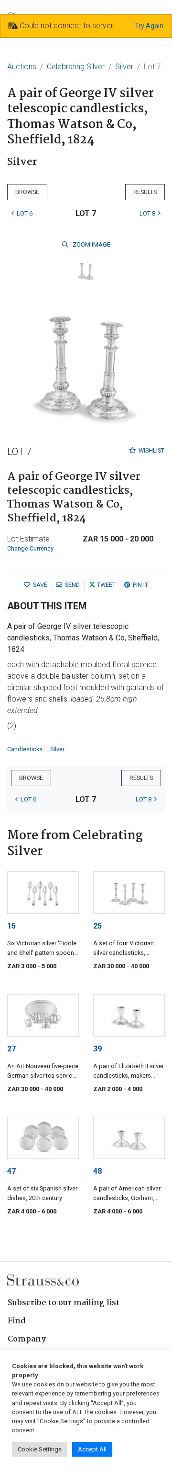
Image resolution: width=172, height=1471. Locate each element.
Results (145, 191)
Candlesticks (25, 749)
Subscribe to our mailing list (63, 1303)
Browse (27, 191)
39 (97, 1048)
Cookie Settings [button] (40, 1449)
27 (11, 1048)
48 (97, 1171)
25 (97, 925)
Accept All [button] (92, 1449)
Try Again (149, 26)
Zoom (90, 244)
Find (17, 1321)
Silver (124, 66)
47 (11, 1171)
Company (27, 1339)
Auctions (21, 66)
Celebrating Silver (76, 66)
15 (11, 925)
